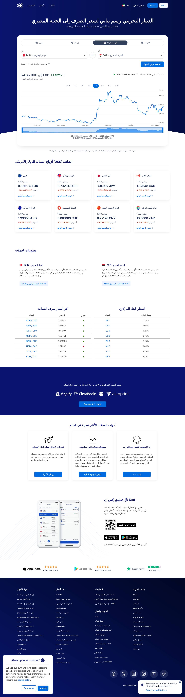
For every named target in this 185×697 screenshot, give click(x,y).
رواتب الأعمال (60, 653)
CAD (108, 341)
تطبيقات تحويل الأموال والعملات (104, 595)
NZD (108, 351)
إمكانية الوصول (138, 644)
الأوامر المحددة (60, 626)
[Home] (20, 5)
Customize (29, 688)
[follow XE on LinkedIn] (134, 674)
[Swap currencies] (92, 55)
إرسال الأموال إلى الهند (24, 599)
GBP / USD (31, 336)
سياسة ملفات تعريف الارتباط (142, 626)
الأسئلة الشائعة (138, 608)
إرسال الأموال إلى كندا (24, 622)
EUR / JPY (32, 351)
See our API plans (92, 404)
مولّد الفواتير (98, 653)
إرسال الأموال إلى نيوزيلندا (25, 631)
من (22, 50)
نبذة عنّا (135, 595)
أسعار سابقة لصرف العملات (103, 630)
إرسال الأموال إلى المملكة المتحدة (28, 617)
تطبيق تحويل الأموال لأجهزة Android (106, 599)
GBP (108, 356)
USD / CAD (31, 346)
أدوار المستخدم (60, 658)
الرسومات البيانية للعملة (102, 625)
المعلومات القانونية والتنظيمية (142, 635)
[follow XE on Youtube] (154, 674)
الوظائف (136, 604)
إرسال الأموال (48, 474)
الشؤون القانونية (138, 617)
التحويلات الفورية (61, 608)
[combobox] (54, 55)
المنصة (52, 5)
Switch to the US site (155, 690)
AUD (107, 346)
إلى (99, 50)
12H (68, 86)
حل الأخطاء (136, 649)
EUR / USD (31, 320)
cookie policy (24, 680)
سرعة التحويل (21, 644)
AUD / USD (31, 356)
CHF (108, 325)
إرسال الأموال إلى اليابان (24, 613)
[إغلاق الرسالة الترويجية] (180, 682)
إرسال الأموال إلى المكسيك (25, 608)
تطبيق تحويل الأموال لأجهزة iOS (105, 604)
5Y (109, 86)
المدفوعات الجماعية (62, 644)
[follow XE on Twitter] (124, 674)
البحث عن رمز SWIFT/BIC (103, 662)
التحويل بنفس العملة (62, 613)
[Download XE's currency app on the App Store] (111, 537)
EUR (108, 331)
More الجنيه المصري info (115, 283)
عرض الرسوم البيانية (92, 474)
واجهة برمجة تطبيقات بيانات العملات (67, 635)
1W (82, 86)
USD (107, 336)
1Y (96, 86)
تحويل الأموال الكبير (23, 640)
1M (89, 86)
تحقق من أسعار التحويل (63, 599)
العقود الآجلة (59, 622)
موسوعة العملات (100, 635)
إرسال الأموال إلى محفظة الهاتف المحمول (30, 635)
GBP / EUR (31, 325)
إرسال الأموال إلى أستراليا (25, 626)
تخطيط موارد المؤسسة (63, 631)
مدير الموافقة (137, 631)
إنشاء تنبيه (137, 474)
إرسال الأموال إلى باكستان (25, 604)
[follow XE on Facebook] (114, 674)
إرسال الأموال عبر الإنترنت (25, 595)
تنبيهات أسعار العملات (101, 639)
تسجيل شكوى (137, 640)
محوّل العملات (99, 621)
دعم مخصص (137, 613)
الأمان (19, 653)
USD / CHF (31, 341)
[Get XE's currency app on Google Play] (129, 537)
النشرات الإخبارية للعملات (103, 644)
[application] (92, 111)
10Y (116, 86)
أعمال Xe (59, 595)
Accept (43, 688)
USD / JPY (31, 331)
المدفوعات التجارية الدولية (64, 604)
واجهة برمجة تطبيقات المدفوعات (66, 640)
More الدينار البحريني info (33, 283)
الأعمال (42, 5)
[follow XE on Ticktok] (164, 674)
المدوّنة (97, 616)
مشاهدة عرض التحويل (152, 64)
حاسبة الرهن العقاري (101, 657)
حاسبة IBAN (98, 648)
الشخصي (31, 5)
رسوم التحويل (21, 649)
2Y (102, 86)
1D (75, 86)
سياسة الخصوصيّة (138, 622)
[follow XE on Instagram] (144, 674)
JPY (108, 320)
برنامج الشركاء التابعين (63, 662)
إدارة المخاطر (60, 617)
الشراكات (136, 599)
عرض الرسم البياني (25, 196)
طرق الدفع (59, 649)
